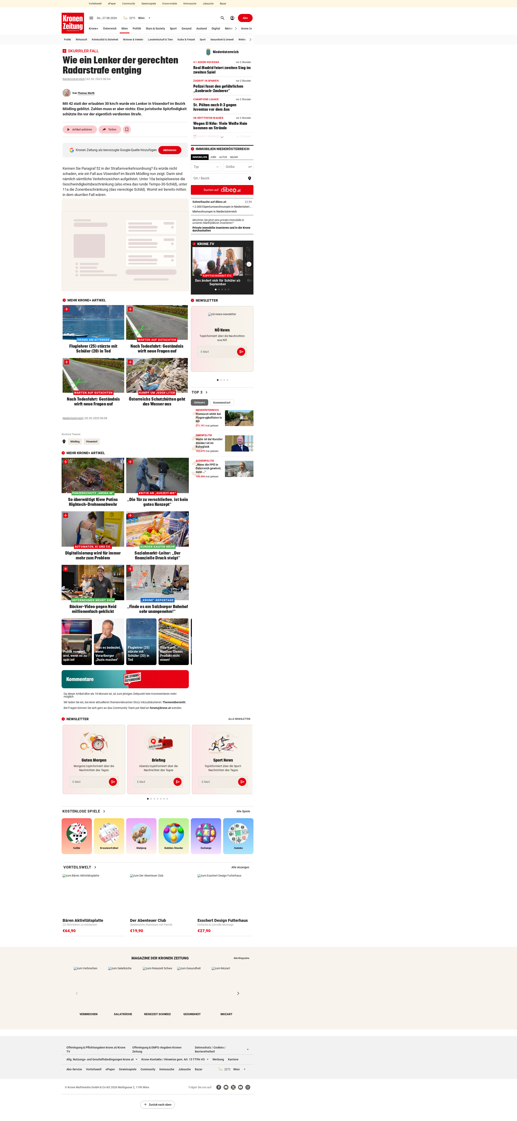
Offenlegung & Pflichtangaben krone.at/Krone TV (95, 1049)
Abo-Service (74, 1069)
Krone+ (93, 28)
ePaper (112, 3)
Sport (173, 28)
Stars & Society (155, 28)
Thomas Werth (86, 93)
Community (128, 3)
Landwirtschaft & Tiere (160, 39)
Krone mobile (169, 3)
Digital (216, 28)
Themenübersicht (174, 702)
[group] (77, 641)
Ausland (201, 28)
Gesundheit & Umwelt (222, 39)
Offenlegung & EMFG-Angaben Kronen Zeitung (157, 1049)
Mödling (75, 441)
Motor (229, 28)
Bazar (223, 3)
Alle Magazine (241, 958)
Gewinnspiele (149, 3)
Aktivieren (170, 150)
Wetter (242, 39)
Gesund (186, 28)
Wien (124, 28)
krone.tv (246, 28)
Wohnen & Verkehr (133, 39)
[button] (236, 28)
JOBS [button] (213, 157)
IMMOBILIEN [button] (199, 157)
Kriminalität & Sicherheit (105, 39)
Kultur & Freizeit (186, 39)
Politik (137, 28)
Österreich (110, 28)
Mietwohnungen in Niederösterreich (222, 211)
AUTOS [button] (223, 157)
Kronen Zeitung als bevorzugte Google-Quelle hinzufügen (126, 150)
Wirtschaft (81, 39)
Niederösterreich (74, 79)
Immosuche (189, 3)
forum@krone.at (160, 707)
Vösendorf (91, 441)
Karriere (233, 1059)
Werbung (218, 1059)
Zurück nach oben (157, 1104)
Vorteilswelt (95, 3)
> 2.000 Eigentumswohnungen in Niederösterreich (222, 206)
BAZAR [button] (234, 157)
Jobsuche (208, 3)
